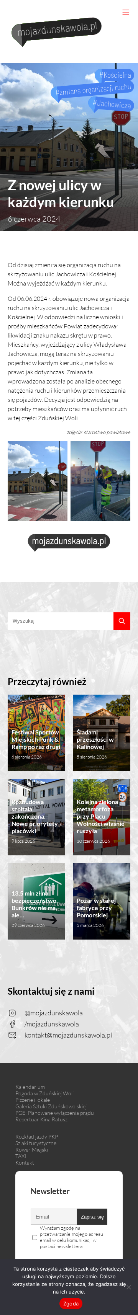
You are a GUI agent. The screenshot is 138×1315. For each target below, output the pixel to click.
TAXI (20, 1156)
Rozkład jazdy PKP (36, 1136)
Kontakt (24, 1162)
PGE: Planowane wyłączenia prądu (54, 1112)
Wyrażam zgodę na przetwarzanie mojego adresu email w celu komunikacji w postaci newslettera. (71, 1237)
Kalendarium (30, 1086)
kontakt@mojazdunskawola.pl (68, 1035)
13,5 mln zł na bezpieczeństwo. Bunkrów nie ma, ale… (35, 908)
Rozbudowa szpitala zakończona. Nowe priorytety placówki (35, 821)
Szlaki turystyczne (35, 1143)
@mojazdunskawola (54, 1012)
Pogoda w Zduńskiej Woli (44, 1093)
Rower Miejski (31, 1149)
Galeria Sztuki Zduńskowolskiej (51, 1106)
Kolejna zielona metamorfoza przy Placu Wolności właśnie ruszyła (101, 821)
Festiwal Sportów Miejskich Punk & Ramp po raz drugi (36, 744)
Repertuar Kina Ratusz (41, 1119)
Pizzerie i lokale (32, 1099)
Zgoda (71, 1303)
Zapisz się (92, 1217)
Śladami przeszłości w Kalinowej (95, 744)
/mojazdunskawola (52, 1024)
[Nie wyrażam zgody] (128, 1287)
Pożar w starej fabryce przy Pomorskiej (96, 912)
